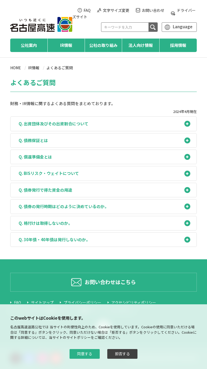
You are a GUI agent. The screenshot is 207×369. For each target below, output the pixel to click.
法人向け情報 (141, 45)
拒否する (122, 353)
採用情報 (178, 45)
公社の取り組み (103, 45)
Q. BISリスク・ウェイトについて (49, 173)
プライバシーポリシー (82, 302)
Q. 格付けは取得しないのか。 (45, 223)
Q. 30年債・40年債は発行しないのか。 (54, 239)
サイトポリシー (78, 337)
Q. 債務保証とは (33, 140)
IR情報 (66, 45)
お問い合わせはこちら (110, 282)
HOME (15, 67)
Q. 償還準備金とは (35, 157)
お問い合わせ (153, 10)
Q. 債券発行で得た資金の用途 (45, 190)
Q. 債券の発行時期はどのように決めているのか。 (64, 206)
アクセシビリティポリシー (133, 302)
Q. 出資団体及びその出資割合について (53, 123)
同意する (84, 353)
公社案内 (29, 45)
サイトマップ (42, 302)
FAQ (87, 10)
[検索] (153, 27)
